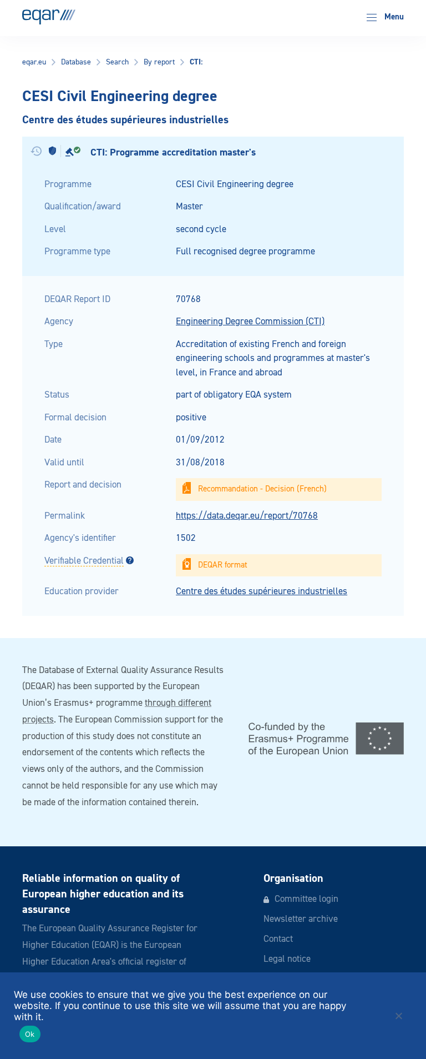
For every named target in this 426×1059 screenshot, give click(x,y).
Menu (393, 17)
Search (117, 62)
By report (159, 62)
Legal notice (287, 959)
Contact (278, 939)
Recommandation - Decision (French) (262, 489)
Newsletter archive (300, 919)
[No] (398, 1015)
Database (76, 62)
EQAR (48, 16)
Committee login (306, 899)
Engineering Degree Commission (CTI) (250, 322)
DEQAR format (222, 565)
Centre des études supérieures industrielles (261, 591)
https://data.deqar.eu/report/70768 (247, 516)
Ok (30, 1034)
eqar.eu (34, 62)
